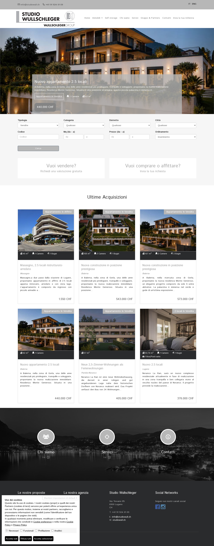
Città (157, 120)
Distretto (114, 120)
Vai (43, 457)
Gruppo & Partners (150, 18)
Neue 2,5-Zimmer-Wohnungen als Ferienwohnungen (102, 367)
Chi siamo (125, 18)
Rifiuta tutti (26, 538)
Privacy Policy (20, 525)
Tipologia (22, 120)
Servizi (135, 18)
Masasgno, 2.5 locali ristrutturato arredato (41, 267)
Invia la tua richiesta (183, 18)
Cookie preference (42, 522)
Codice (21, 131)
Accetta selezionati (43, 538)
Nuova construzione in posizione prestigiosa (101, 267)
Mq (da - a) (69, 131)
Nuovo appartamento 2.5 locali (39, 365)
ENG (194, 3)
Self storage (111, 18)
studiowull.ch (119, 520)
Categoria (69, 120)
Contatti (166, 18)
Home (87, 18)
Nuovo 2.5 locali (152, 365)
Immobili (96, 18)
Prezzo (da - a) (117, 131)
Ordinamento (161, 131)
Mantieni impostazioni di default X (60, 498)
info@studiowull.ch (30, 4)
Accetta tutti (11, 538)
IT (189, 3)
